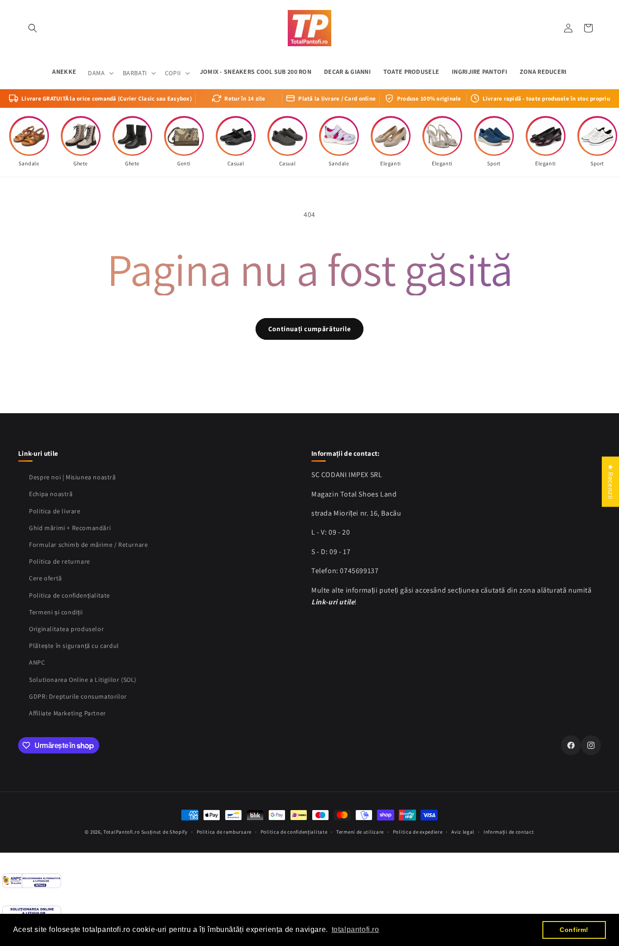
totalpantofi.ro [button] (355, 929)
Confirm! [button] (574, 929)
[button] (33, 28)
